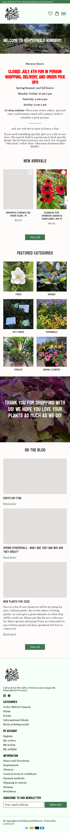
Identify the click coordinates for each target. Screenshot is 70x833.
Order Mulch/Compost (16, 706)
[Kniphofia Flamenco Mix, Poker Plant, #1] (18, 189)
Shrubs (52, 294)
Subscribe (56, 804)
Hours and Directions (16, 760)
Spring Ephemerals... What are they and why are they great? (33, 549)
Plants (7, 711)
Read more (9, 503)
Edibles (18, 369)
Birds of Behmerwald (16, 724)
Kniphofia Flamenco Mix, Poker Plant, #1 (18, 214)
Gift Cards (18, 332)
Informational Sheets (15, 720)
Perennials (51, 332)
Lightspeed (8, 823)
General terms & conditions (19, 773)
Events (7, 715)
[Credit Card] (26, 828)
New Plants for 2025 (16, 601)
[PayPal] (32, 828)
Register (8, 736)
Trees (18, 294)
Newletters (9, 791)
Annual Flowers (51, 369)
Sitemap (8, 787)
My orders (9, 740)
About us (8, 769)
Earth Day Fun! (12, 498)
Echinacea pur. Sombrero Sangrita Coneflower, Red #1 (52, 215)
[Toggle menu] (63, 13)
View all (35, 237)
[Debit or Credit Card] (37, 828)
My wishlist (10, 749)
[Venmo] (42, 828)
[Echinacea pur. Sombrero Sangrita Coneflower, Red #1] (52, 189)
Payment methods (13, 778)
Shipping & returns (15, 782)
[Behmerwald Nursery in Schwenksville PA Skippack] (11, 13)
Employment (10, 765)
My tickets (9, 744)
